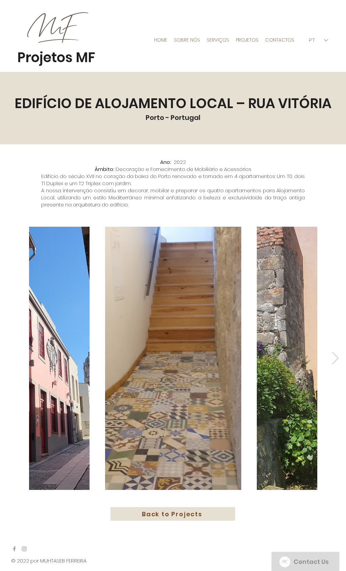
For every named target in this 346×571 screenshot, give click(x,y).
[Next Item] (335, 358)
